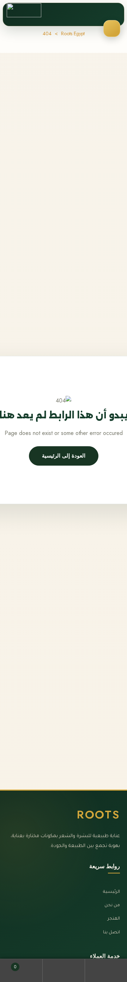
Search (63, 970)
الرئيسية (111, 892)
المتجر (114, 918)
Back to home (63, 456)
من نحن (112, 905)
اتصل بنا (111, 932)
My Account (106, 970)
